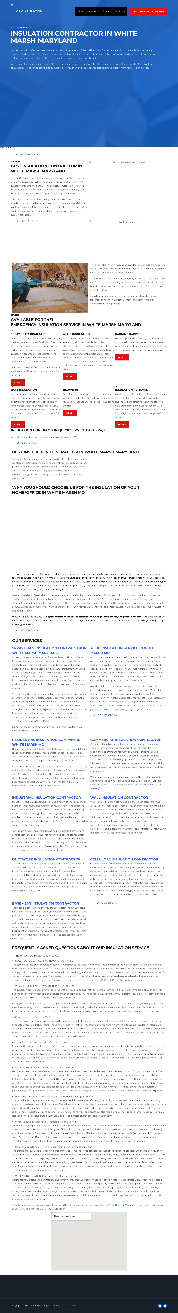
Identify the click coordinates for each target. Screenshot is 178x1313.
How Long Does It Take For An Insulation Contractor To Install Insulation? (53, 1147)
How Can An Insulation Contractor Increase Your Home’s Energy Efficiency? (54, 1096)
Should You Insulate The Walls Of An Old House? (41, 1042)
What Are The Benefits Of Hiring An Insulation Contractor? (45, 1067)
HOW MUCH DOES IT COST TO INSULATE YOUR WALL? (44, 961)
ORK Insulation (29, 11)
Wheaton (129, 1205)
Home (80, 11)
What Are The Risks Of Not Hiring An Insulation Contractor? (46, 1176)
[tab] (89, 956)
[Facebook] (160, 1306)
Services (91, 11)
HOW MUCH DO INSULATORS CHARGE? (37, 956)
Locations (120, 11)
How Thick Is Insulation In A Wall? (32, 1017)
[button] (18, 382)
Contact (107, 11)
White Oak (113, 1205)
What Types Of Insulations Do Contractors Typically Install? (46, 1122)
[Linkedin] (165, 1306)
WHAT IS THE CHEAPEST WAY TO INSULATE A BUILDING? (46, 986)
